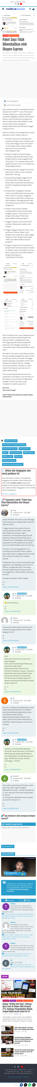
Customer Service (27, 55)
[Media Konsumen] (15, 9)
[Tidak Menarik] (4, 584)
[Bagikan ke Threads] (34, 1084)
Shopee (5, 60)
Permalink (16, 515)
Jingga (17, 1014)
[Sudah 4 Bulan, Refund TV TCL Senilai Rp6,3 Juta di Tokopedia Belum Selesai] (7, 1027)
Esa (16, 53)
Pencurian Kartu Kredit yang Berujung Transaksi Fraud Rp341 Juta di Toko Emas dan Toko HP (24, 1051)
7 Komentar (23, 53)
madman (12, 922)
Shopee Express (11, 60)
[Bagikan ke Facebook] (21, 1084)
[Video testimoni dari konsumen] (18, 867)
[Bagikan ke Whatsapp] (29, 1084)
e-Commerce (25, 449)
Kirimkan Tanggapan (9, 494)
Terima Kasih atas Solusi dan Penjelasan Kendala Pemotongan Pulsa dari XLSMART (18, 967)
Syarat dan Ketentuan (10, 1069)
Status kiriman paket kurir (23, 60)
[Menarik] (4, 582)
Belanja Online (11, 441)
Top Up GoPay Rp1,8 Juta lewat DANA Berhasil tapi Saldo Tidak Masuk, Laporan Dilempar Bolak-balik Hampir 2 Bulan (17, 916)
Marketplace (23, 57)
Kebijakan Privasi (22, 1069)
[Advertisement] (18, 79)
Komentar (11, 900)
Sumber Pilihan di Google (13, 105)
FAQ (22, 1071)
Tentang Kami (27, 1071)
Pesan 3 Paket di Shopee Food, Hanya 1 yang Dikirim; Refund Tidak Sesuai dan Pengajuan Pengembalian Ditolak (17, 937)
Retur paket (31, 57)
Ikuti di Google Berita (12, 101)
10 (27, 1045)
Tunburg (12, 904)
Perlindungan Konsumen (12, 1071)
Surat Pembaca (14, 35)
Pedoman (30, 1069)
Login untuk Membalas (11, 587)
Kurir (10, 57)
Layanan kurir (16, 57)
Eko (11, 960)
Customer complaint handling (14, 55)
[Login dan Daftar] (33, 9)
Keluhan (6, 35)
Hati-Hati (6, 1001)
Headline (13, 1001)
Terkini (28, 900)
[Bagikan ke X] (25, 1084)
